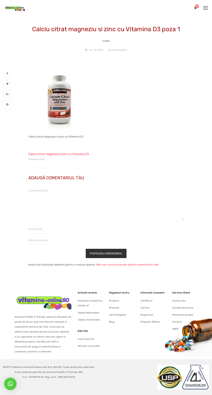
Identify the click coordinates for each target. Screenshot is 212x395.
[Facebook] (7, 73)
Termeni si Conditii (89, 346)
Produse (114, 300)
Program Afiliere (150, 321)
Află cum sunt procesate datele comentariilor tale (127, 264)
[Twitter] (7, 84)
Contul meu (179, 300)
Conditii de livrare (182, 307)
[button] (10, 384)
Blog (111, 321)
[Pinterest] (7, 104)
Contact (177, 321)
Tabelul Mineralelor (89, 312)
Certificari (146, 300)
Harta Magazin (117, 314)
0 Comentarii (119, 50)
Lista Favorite (86, 339)
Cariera (145, 307)
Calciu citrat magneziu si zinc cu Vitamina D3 (58, 154)
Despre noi (147, 314)
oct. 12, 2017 (96, 50)
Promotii (114, 307)
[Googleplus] (7, 94)
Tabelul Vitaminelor (89, 319)
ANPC (175, 328)
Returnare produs (182, 314)
